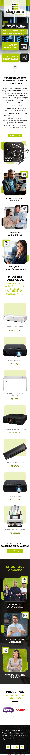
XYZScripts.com (22, 754)
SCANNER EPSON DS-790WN (15, 530)
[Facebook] (17, 747)
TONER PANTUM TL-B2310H (15, 462)
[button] (15, 67)
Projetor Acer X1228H (15, 360)
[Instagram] (13, 747)
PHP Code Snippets (9, 754)
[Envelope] (8, 747)
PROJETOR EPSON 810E (15, 327)
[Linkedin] (22, 747)
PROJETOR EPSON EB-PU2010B (15, 429)
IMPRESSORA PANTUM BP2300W (15, 394)
